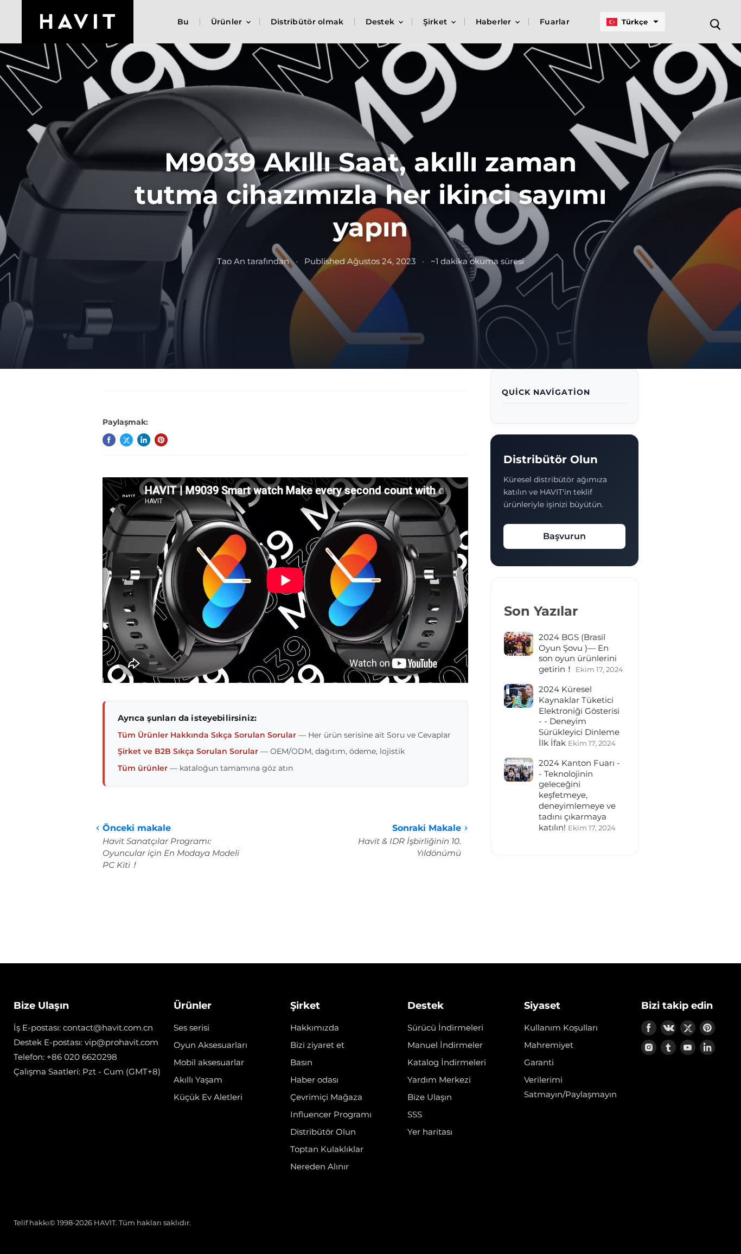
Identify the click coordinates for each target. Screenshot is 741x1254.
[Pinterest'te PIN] (161, 439)
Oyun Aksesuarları (210, 1045)
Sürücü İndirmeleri (445, 1027)
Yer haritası (429, 1132)
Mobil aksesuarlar (209, 1062)
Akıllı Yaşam (198, 1079)
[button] (632, 21)
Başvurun (564, 536)
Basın (301, 1062)
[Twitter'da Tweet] (126, 439)
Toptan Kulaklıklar (326, 1149)
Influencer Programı (331, 1114)
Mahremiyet (548, 1045)
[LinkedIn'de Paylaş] (143, 439)
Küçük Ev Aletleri (208, 1097)
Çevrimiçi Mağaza (326, 1097)
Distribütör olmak (307, 22)
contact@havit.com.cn (108, 1027)
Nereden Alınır (319, 1166)
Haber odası (314, 1079)
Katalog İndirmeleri (446, 1062)
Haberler (495, 22)
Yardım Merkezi (439, 1079)
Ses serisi (191, 1027)
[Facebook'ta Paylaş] (109, 439)
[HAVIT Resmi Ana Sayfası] (77, 21)
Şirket (436, 22)
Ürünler (228, 22)
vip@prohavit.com (121, 1042)
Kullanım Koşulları (561, 1027)
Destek (381, 22)
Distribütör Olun (323, 1132)
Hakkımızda (314, 1027)
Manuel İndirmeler (445, 1045)
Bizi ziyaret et (317, 1045)
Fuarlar (555, 22)
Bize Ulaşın (429, 1097)
